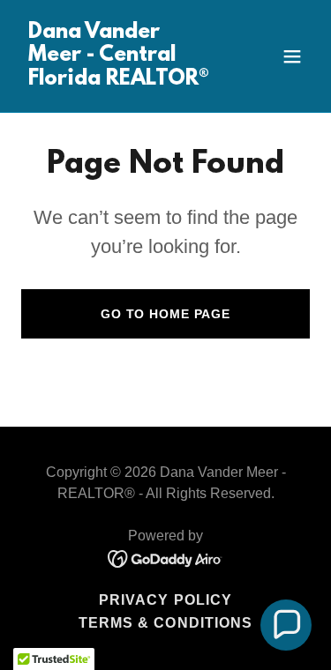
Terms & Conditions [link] (165, 622)
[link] (122, 79)
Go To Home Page (165, 314)
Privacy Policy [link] (165, 599)
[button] (292, 56)
